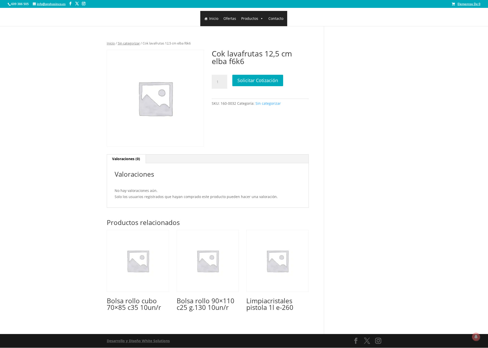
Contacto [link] (275, 18)
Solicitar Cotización (257, 80)
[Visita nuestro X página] (77, 4)
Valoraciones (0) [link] (126, 158)
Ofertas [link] (229, 18)
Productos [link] (249, 18)
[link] (466, 4)
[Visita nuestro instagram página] (83, 4)
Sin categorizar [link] (129, 43)
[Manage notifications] (476, 337)
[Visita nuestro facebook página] (70, 4)
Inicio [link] (213, 18)
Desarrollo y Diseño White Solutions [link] (138, 340)
